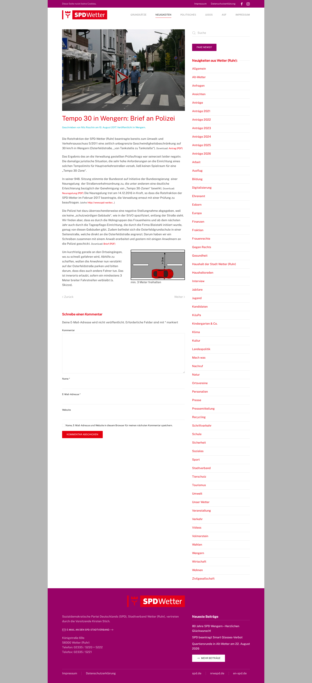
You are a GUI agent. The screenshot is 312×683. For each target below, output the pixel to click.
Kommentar (68, 330)
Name (66, 378)
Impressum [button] (242, 14)
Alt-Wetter (199, 77)
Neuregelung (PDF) (73, 193)
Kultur (196, 340)
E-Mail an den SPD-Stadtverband (88, 629)
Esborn (197, 204)
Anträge (197, 102)
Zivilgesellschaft (203, 578)
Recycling (199, 417)
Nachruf (197, 366)
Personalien (200, 391)
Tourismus (199, 485)
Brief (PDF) (109, 243)
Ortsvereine (200, 383)
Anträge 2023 (201, 128)
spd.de (196, 673)
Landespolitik (201, 349)
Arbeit (196, 162)
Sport (196, 459)
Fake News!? (204, 47)
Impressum (200, 3)
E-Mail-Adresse (71, 394)
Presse (196, 400)
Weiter (178, 297)
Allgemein (199, 68)
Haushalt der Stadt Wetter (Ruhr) (214, 264)
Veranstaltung (201, 510)
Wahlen (197, 544)
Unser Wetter (200, 502)
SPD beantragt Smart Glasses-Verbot (217, 637)
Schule (197, 434)
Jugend (197, 298)
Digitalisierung (202, 187)
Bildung (197, 179)
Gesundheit (199, 255)
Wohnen (197, 570)
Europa (197, 213)
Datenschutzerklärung (223, 3)
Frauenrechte (201, 238)
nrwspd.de (217, 673)
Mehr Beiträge (210, 658)
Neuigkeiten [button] (163, 14)
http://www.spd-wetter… (101, 202)
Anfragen (198, 85)
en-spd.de (240, 673)
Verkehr (197, 519)
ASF (224, 14)
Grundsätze (138, 14)
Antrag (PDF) (176, 148)
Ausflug (197, 170)
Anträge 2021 (201, 111)
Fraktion (197, 230)
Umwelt (197, 493)
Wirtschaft (199, 561)
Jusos (209, 14)
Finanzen (198, 221)
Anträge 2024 (201, 136)
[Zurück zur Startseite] (84, 15)
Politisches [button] (188, 14)
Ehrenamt (198, 196)
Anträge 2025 (201, 145)
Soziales (197, 451)
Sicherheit (199, 442)
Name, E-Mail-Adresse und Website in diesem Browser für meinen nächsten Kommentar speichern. (119, 425)
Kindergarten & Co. (205, 323)
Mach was (198, 357)
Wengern (140, 127)
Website (66, 409)
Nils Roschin (88, 127)
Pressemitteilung (203, 408)
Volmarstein (200, 536)
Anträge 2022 (201, 119)
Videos (196, 527)
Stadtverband (201, 468)
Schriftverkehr (201, 425)
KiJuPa (196, 315)
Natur (196, 374)
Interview (198, 281)
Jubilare (197, 289)
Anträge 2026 (201, 153)
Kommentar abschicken (82, 434)
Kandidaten (200, 306)
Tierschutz (199, 476)
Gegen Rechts (201, 247)
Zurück (68, 297)
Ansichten (198, 94)
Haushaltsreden (202, 272)
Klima (196, 332)
